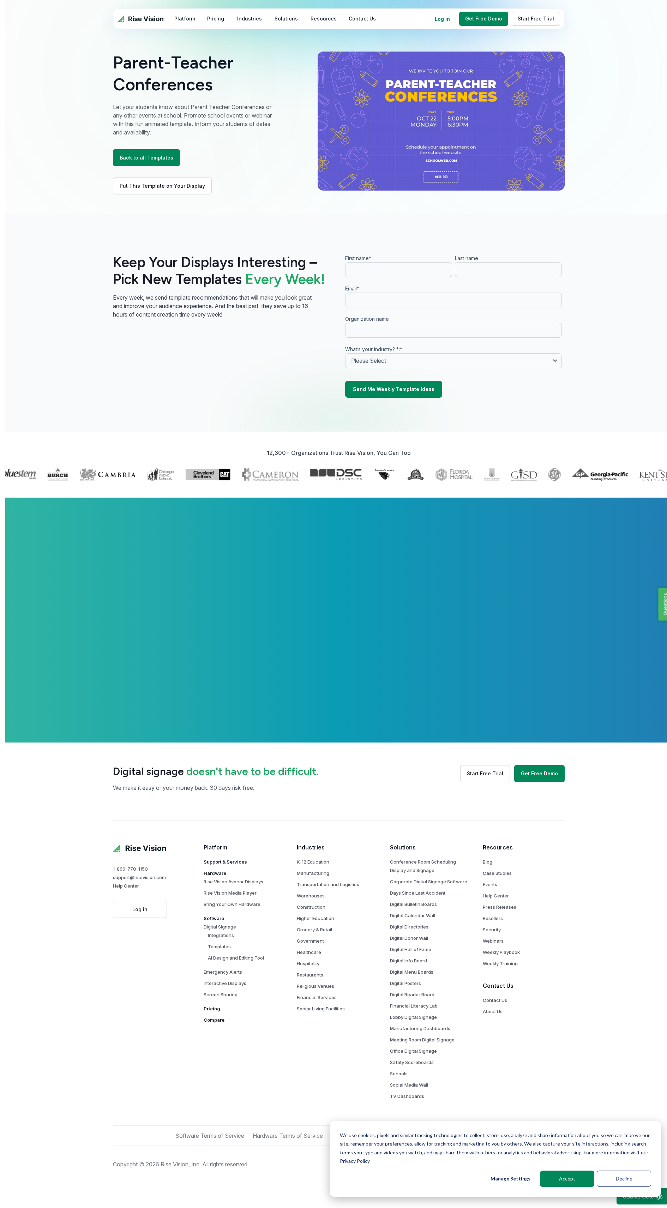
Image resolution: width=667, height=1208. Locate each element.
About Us (493, 1011)
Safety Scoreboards (412, 1062)
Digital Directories (409, 927)
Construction (311, 907)
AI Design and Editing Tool (236, 958)
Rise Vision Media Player (230, 893)
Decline (624, 1179)
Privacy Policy (355, 1161)
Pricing (212, 1008)
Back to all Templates (146, 158)
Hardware (215, 873)
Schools (399, 1073)
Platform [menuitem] (184, 19)
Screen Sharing (221, 994)
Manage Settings (510, 1179)
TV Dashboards (407, 1096)
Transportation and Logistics (328, 884)
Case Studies (497, 873)
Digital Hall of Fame (410, 949)
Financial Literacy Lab (414, 1006)
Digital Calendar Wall (412, 915)
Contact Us (495, 1000)
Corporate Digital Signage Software (428, 881)
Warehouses (311, 896)
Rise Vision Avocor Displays (233, 881)
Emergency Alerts (223, 972)
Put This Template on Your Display (162, 186)
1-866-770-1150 (130, 869)
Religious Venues (315, 986)
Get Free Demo (483, 19)
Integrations (221, 935)
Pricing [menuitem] (215, 19)
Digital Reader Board (412, 994)
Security (492, 929)
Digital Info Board (408, 960)
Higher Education (315, 918)
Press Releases (499, 907)
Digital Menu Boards (411, 972)
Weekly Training (500, 963)
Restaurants (310, 975)
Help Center (126, 886)
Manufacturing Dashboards (420, 1028)
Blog (487, 862)
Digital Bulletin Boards (413, 904)
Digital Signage (220, 927)
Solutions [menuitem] (286, 19)
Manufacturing (313, 873)
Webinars (493, 941)
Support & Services (225, 862)
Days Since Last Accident (417, 893)
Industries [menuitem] (249, 19)
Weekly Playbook (501, 952)
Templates (219, 946)
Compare (214, 1020)
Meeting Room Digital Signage (422, 1039)
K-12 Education (313, 862)
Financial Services (317, 997)
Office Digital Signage (413, 1051)
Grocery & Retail (314, 929)
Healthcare (309, 952)
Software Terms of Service (209, 1135)
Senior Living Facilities (321, 1008)
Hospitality (308, 963)
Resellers (493, 918)
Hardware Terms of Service (288, 1135)
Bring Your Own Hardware (232, 904)
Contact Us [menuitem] (362, 19)
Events (490, 884)
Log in (442, 19)
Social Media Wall (409, 1085)
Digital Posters (405, 983)
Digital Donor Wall (409, 938)
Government (310, 941)
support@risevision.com (139, 877)
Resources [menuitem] (324, 19)
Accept (567, 1179)
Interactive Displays (225, 983)
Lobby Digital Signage (413, 1017)
